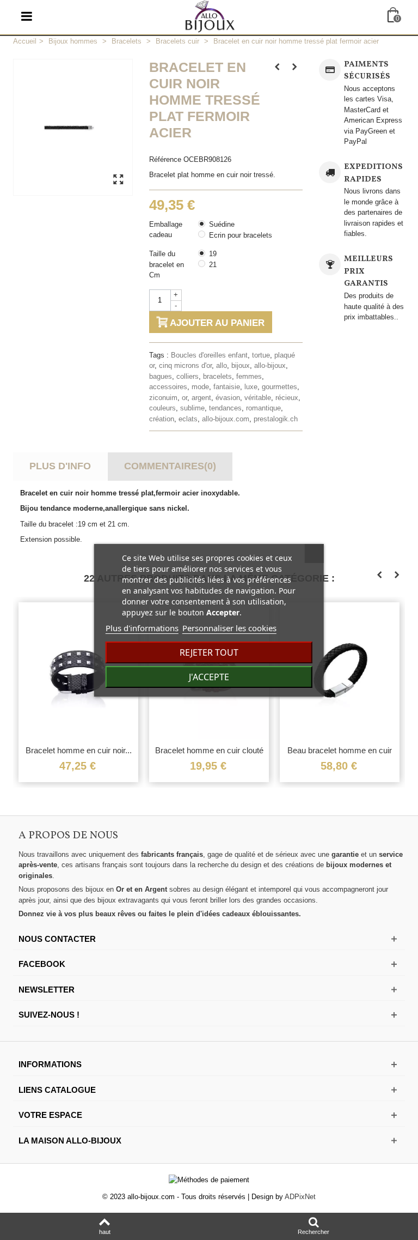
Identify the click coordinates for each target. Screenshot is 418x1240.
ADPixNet (300, 1197)
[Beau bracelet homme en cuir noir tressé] (339, 670)
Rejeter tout (209, 652)
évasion (228, 398)
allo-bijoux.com (225, 419)
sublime (192, 408)
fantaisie (226, 387)
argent (201, 398)
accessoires (168, 387)
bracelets (217, 376)
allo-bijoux (270, 365)
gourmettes (279, 387)
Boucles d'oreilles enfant (209, 355)
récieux (286, 398)
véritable (257, 398)
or (184, 398)
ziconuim (163, 398)
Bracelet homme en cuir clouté (209, 750)
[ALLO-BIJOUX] (210, 15)
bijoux (240, 365)
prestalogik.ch (276, 419)
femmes (249, 376)
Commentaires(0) (170, 466)
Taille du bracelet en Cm (166, 264)
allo (221, 365)
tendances (225, 408)
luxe (250, 387)
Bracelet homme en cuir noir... (79, 750)
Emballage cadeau (165, 229)
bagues (160, 376)
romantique (263, 408)
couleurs (162, 408)
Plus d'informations (142, 627)
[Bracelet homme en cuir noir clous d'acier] (78, 670)
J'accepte (209, 677)
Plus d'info (60, 466)
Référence (165, 159)
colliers (187, 376)
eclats (188, 419)
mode (200, 387)
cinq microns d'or (185, 365)
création (161, 419)
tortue (261, 355)
